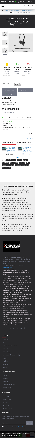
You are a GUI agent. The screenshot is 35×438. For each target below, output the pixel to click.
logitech (9, 160)
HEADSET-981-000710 (8, 165)
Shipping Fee (10, 90)
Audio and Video (6, 167)
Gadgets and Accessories (27, 10)
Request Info (26, 90)
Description (6, 76)
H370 (28, 162)
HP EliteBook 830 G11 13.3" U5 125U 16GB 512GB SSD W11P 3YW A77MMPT (11, 150)
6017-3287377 (8, 267)
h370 (14, 160)
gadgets (25, 160)
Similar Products (7, 142)
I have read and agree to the (14, 427)
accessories (5, 162)
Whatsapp (10, 94)
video (16, 162)
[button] (5, 31)
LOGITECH (22, 162)
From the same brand (24, 142)
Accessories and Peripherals (12, 10)
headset (19, 160)
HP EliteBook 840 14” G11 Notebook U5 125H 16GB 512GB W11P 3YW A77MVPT (27, 150)
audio (11, 162)
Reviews (22, 76)
